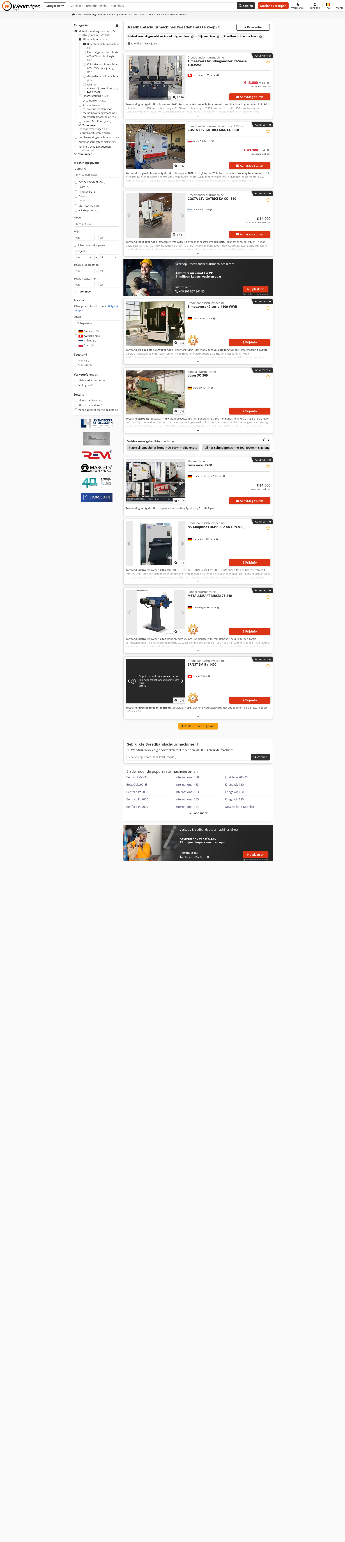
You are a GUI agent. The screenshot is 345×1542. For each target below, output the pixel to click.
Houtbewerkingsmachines (99, 137)
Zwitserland (92, 335)
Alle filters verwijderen (144, 43)
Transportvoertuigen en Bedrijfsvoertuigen (94, 131)
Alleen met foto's (90, 400)
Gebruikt (85, 365)
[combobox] (97, 323)
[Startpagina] (73, 14)
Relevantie (254, 27)
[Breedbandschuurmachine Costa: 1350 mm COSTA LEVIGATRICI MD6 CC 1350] (155, 146)
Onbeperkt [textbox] (84, 323)
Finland (89, 340)
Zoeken (247, 6)
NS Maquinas (88, 210)
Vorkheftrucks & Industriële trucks (95, 148)
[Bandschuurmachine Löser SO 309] (155, 392)
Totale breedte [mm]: (86, 264)
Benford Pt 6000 (137, 792)
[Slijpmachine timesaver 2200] (155, 482)
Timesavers (87, 191)
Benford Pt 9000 (137, 807)
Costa (84, 187)
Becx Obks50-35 (137, 777)
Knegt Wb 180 (234, 799)
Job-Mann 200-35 (236, 777)
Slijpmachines (95, 39)
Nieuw (83, 360)
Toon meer (200, 813)
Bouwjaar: (80, 251)
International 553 (187, 799)
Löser (83, 201)
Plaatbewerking (96, 96)
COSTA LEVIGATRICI (92, 182)
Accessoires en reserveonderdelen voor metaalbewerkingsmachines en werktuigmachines (100, 111)
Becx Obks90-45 (137, 785)
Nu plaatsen (255, 289)
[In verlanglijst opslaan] (268, 62)
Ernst (83, 196)
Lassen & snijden (97, 121)
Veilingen (86, 385)
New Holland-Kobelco (239, 807)
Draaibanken (94, 100)
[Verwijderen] (192, 37)
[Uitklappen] (198, 116)
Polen (88, 345)
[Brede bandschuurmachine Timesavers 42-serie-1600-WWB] (155, 323)
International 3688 (188, 777)
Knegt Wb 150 (234, 792)
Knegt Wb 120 (234, 785)
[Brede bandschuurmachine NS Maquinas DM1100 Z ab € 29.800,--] (155, 543)
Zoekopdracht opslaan (199, 726)
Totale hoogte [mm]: (86, 278)
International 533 (187, 792)
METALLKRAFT (89, 205)
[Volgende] (182, 77)
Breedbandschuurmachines (104, 46)
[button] (339, 5)
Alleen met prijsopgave (91, 245)
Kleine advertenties (92, 380)
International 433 (187, 785)
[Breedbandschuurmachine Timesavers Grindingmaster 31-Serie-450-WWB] (155, 78)
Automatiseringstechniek (97, 142)
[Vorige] (129, 77)
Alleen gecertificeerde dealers (98, 409)
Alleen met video (90, 405)
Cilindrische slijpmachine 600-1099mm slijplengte (102, 68)
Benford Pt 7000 (137, 799)
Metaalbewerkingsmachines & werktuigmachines (97, 33)
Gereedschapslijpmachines (103, 78)
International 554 (187, 807)
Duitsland (91, 331)
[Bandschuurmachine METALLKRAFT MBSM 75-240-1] (155, 612)
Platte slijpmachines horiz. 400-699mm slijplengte (103, 56)
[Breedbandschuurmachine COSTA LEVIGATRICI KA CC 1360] (155, 215)
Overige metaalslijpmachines (102, 86)
